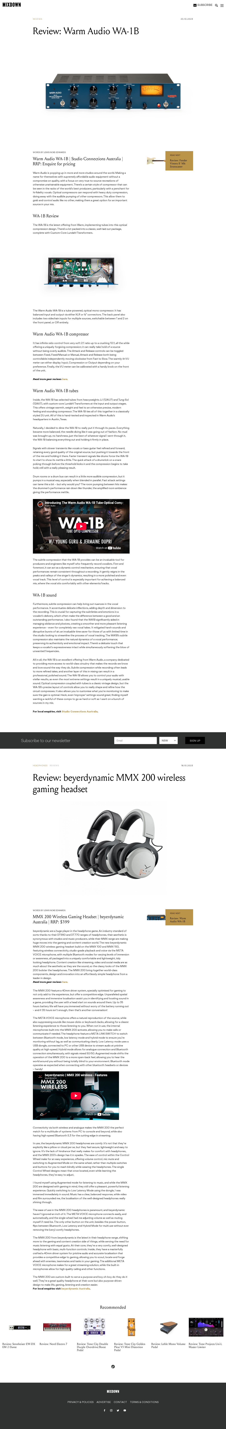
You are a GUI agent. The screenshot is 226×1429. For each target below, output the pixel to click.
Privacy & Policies (80, 1402)
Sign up (195, 741)
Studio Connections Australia (79, 711)
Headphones (40, 766)
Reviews (37, 19)
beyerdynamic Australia (75, 1289)
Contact (120, 1402)
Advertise (104, 1402)
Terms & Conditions (144, 1402)
